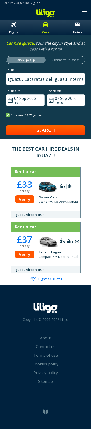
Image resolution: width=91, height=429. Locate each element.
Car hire (7, 3)
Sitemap (45, 381)
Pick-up (10, 70)
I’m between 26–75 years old (27, 115)
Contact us (45, 346)
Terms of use (45, 355)
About (45, 337)
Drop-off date (54, 91)
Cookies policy (45, 364)
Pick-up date (13, 91)
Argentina (23, 3)
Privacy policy (45, 372)
